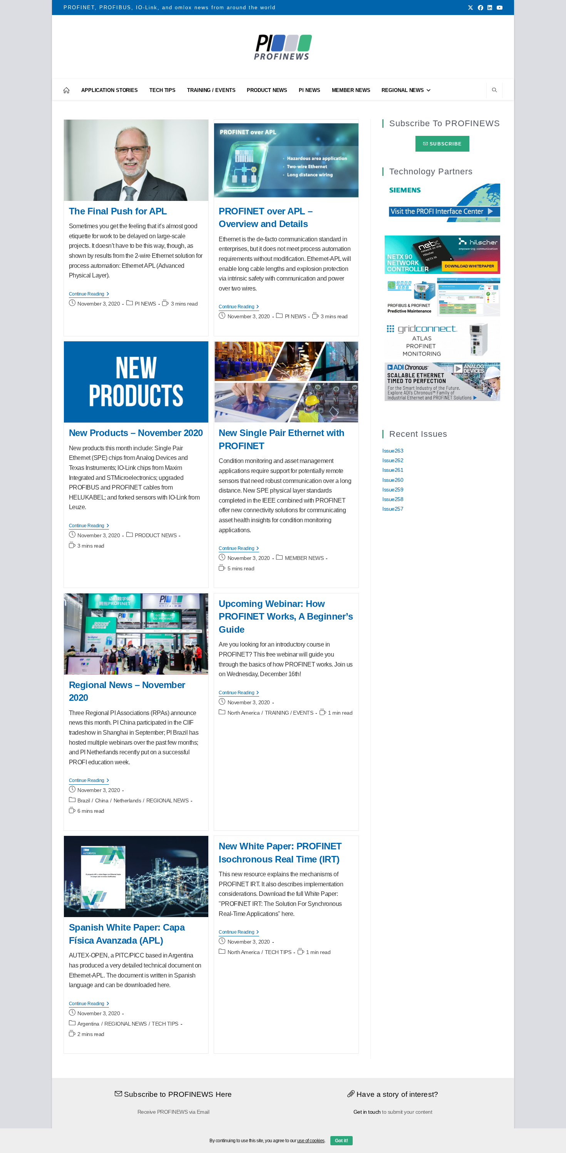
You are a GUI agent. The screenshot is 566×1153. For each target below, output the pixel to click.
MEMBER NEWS (304, 558)
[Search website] (494, 91)
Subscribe (445, 144)
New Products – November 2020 (136, 433)
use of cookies (311, 1140)
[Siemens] (442, 202)
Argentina (88, 1024)
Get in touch (367, 1112)
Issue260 (392, 480)
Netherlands (127, 800)
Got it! (341, 1140)
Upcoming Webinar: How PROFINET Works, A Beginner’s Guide (286, 616)
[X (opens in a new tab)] (471, 8)
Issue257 (392, 509)
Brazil (83, 800)
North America (244, 713)
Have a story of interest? (396, 1094)
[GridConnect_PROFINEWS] (442, 339)
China (102, 800)
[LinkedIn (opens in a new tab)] (489, 8)
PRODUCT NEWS (155, 535)
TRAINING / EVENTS (289, 713)
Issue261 (392, 470)
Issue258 (392, 499)
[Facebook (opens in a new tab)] (481, 8)
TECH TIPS (165, 1024)
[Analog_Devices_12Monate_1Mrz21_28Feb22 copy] (442, 381)
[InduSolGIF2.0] (442, 297)
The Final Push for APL (118, 211)
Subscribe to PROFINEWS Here (177, 1094)
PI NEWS (145, 304)
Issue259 (392, 489)
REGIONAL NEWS (167, 800)
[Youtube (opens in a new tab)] (498, 8)
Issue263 (392, 451)
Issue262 (392, 460)
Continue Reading (89, 294)
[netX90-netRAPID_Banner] (442, 254)
